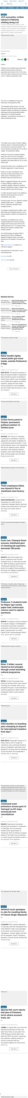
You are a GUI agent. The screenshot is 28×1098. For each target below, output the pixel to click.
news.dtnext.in (8, 245)
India (17, 7)
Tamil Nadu (11, 7)
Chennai (4, 7)
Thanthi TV (21, 1)
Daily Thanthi (13, 1)
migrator (3, 53)
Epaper (6, 1)
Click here (4, 256)
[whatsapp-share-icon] (2, 60)
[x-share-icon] (5, 60)
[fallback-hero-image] (6, 303)
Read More (14, 394)
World (22, 7)
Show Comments (14, 269)
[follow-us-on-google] (25, 59)
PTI (2, 366)
